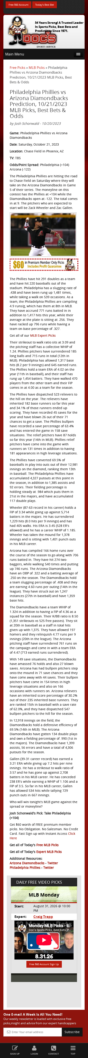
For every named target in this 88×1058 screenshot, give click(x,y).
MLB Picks (37, 67)
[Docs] (32, 31)
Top (73, 1054)
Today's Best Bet (44, 4)
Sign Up (15, 1054)
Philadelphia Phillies (25, 867)
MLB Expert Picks (43, 335)
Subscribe (72, 1032)
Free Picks (17, 67)
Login (34, 1054)
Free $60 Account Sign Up (44, 964)
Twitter (52, 863)
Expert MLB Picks (49, 851)
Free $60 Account (18, 4)
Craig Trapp (43, 916)
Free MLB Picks (47, 845)
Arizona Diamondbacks (27, 863)
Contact (53, 1054)
